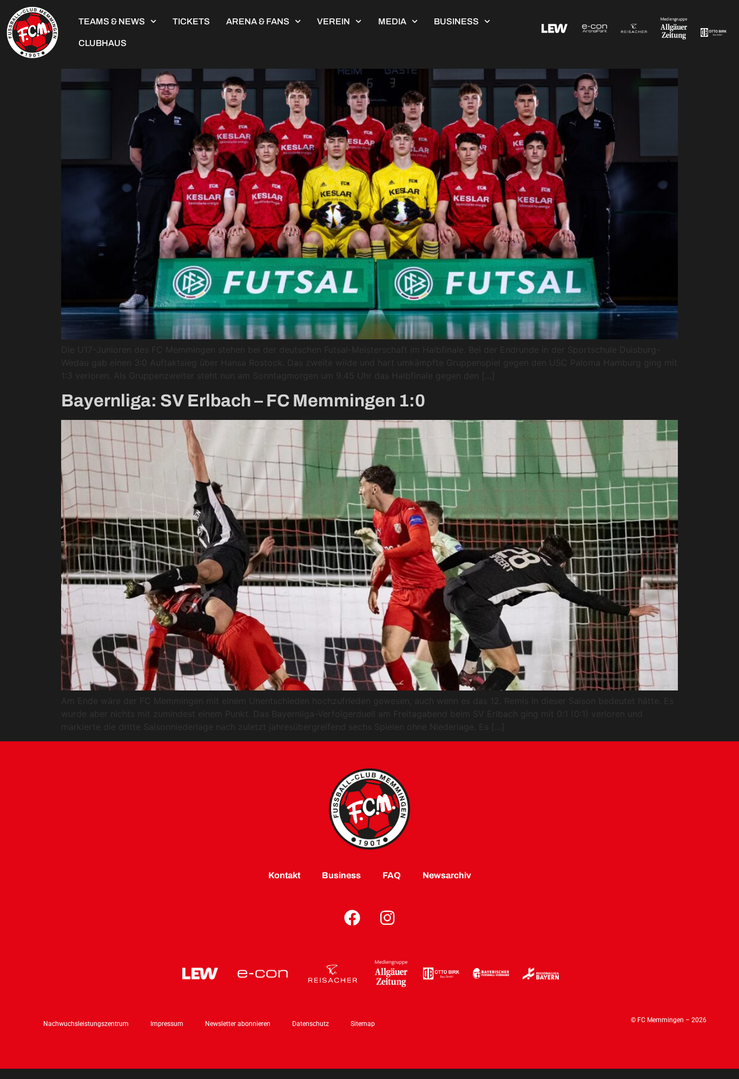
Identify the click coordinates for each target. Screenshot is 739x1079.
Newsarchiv (447, 875)
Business (456, 21)
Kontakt (284, 875)
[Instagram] (387, 918)
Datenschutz (310, 1024)
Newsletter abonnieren (237, 1024)
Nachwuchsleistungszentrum (86, 1024)
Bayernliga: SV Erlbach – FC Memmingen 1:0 (243, 400)
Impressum (166, 1024)
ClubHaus (102, 43)
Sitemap (363, 1024)
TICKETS (191, 21)
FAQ (391, 875)
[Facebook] (352, 918)
